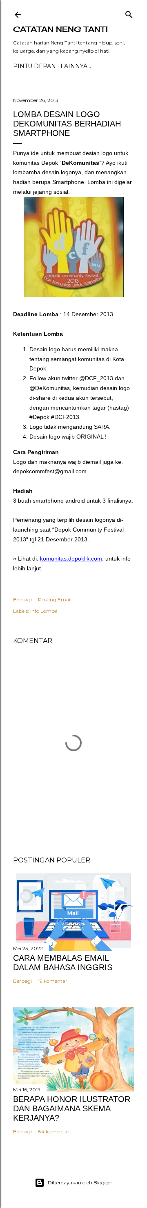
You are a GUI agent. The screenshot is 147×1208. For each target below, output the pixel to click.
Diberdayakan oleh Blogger (80, 1182)
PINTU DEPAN (34, 66)
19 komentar (52, 981)
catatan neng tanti (60, 28)
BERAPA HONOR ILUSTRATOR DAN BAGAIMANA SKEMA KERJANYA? (71, 1108)
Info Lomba (44, 611)
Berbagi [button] (22, 599)
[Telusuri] (129, 13)
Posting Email (54, 599)
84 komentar (53, 1131)
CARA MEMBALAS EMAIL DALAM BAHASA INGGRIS (62, 962)
